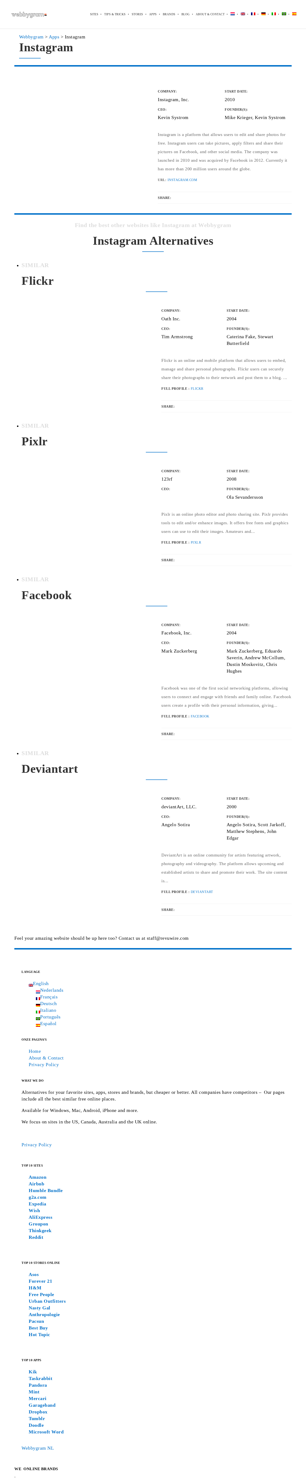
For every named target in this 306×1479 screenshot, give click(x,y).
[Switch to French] (250, 14)
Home (35, 1051)
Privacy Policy (44, 1064)
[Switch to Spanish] (291, 14)
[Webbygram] (29, 14)
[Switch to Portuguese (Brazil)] (281, 14)
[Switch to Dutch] (229, 14)
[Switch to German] (260, 14)
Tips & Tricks (115, 14)
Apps (153, 14)
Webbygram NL (38, 1448)
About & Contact (210, 14)
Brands (169, 14)
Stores (137, 14)
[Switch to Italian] (271, 14)
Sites (94, 14)
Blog (185, 14)
